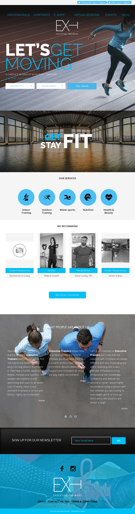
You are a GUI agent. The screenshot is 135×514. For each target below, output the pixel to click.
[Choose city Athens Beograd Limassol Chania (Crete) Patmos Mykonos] (20, 86)
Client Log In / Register (120, 2)
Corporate (42, 15)
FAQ (67, 501)
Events (110, 15)
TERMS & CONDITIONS (84, 501)
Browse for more (67, 295)
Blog (125, 15)
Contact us (55, 501)
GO (118, 440)
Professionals (19, 15)
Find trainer (82, 86)
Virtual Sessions (86, 15)
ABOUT (42, 501)
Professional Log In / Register (93, 2)
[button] (66, 417)
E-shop (59, 15)
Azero (82, 511)
